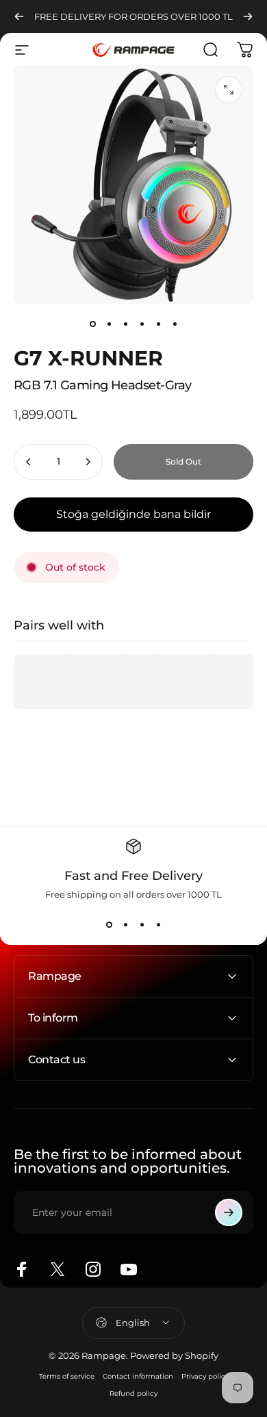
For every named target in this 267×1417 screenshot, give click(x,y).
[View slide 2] (125, 924)
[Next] (248, 16)
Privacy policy (205, 1376)
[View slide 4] (158, 924)
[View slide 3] (142, 924)
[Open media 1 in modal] (228, 89)
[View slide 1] (109, 924)
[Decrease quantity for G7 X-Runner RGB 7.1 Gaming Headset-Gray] (28, 462)
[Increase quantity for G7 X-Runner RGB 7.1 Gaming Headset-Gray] (87, 462)
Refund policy (133, 1393)
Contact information (138, 1376)
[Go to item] (92, 323)
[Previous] (19, 16)
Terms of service (66, 1376)
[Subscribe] (228, 1212)
